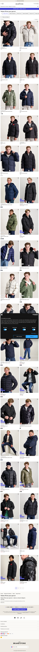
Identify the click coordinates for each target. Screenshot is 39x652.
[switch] (14, 329)
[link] (19, 3)
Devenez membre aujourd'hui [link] (19, 609)
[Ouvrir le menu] (1, 3)
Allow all (31, 336)
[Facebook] (14, 617)
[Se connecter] (2, 3)
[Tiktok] (21, 617)
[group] (36, 19)
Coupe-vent (32, 13)
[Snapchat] (24, 617)
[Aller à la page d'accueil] (19, 3)
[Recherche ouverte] (34, 4)
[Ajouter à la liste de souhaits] (18, 21)
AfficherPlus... (3, 602)
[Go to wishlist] (36, 3)
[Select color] (20, 50)
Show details (33, 333)
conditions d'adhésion (26, 612)
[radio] (34, 19)
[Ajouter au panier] (9, 45)
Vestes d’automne (12, 13)
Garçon (2, 593)
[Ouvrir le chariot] (38, 4)
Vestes (14, 593)
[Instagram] (18, 617)
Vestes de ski (19, 13)
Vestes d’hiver (18, 593)
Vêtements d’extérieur (7, 593)
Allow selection (19, 336)
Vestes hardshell (25, 13)
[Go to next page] (23, 588)
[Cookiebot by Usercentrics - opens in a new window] (33, 314)
